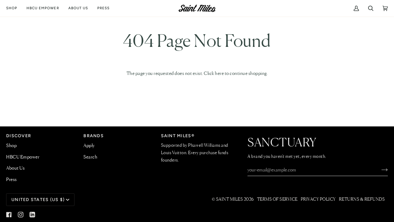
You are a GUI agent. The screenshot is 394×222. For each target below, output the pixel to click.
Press (11, 179)
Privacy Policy (318, 199)
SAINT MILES (229, 199)
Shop (11, 145)
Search (90, 157)
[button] (14, 8)
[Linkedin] (32, 214)
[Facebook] (9, 214)
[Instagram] (20, 214)
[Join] (380, 170)
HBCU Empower (22, 157)
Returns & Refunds (362, 199)
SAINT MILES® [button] (178, 135)
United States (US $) (38, 199)
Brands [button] (93, 135)
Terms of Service (277, 199)
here (219, 73)
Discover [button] (18, 135)
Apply (89, 145)
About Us (15, 168)
